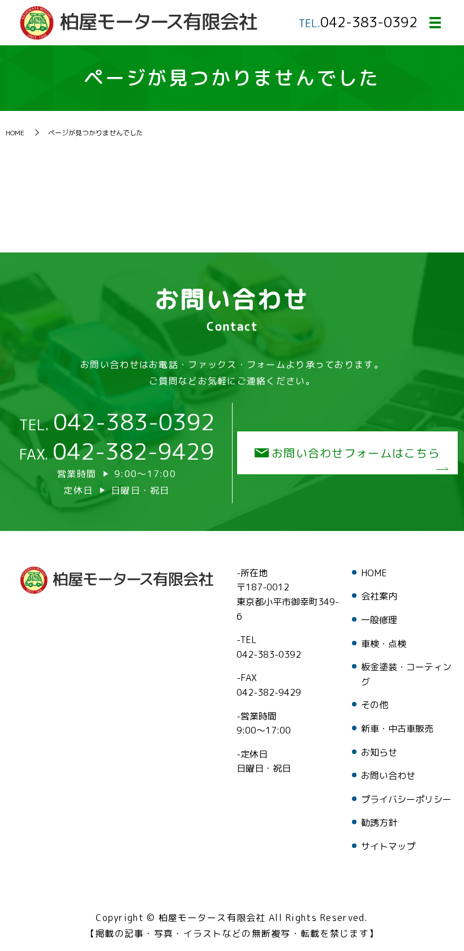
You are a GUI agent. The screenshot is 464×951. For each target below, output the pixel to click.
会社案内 (379, 596)
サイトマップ (388, 846)
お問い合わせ (388, 775)
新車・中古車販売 (397, 728)
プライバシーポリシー (406, 799)
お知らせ (379, 752)
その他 (374, 705)
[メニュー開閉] (435, 22)
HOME (15, 133)
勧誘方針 (379, 822)
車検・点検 (383, 643)
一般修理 (379, 620)
